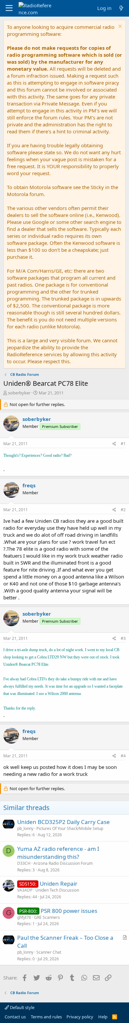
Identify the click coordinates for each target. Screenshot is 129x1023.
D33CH (23, 863)
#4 (123, 756)
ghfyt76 (24, 917)
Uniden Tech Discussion (57, 890)
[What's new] (121, 8)
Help (103, 1017)
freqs (28, 485)
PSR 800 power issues (69, 911)
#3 (123, 638)
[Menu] (9, 8)
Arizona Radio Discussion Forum (63, 863)
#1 (123, 443)
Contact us (15, 1017)
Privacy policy (79, 1017)
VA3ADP (24, 890)
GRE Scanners (47, 917)
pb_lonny (25, 828)
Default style (21, 1007)
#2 (123, 509)
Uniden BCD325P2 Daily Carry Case (63, 822)
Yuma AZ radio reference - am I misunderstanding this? (58, 852)
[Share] (114, 444)
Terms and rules (46, 1017)
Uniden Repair (58, 883)
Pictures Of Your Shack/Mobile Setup (69, 828)
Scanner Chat (48, 952)
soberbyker (19, 393)
